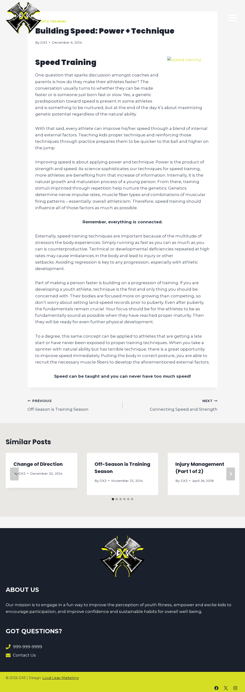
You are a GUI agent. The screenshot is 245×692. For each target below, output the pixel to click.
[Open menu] (232, 18)
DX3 (43, 42)
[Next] (230, 473)
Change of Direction (38, 464)
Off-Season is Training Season (58, 405)
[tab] (113, 499)
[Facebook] (216, 688)
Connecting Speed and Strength (183, 405)
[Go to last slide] (14, 473)
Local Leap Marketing (60, 678)
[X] (226, 688)
